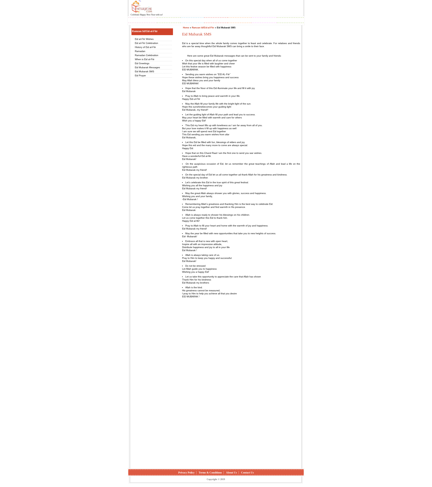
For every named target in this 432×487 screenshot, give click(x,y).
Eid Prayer (140, 75)
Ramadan (140, 51)
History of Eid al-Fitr (145, 47)
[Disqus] (241, 422)
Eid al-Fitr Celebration (146, 43)
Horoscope (216, 20)
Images (168, 20)
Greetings (192, 20)
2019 (143, 20)
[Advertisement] (241, 341)
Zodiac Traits (290, 20)
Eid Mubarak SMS (144, 71)
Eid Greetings (142, 63)
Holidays (239, 20)
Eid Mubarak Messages (147, 67)
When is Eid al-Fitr (144, 59)
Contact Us (247, 472)
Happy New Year (148, 14)
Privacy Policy (186, 472)
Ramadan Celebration (146, 55)
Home (186, 27)
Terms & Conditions (210, 472)
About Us (231, 472)
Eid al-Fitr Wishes (144, 39)
